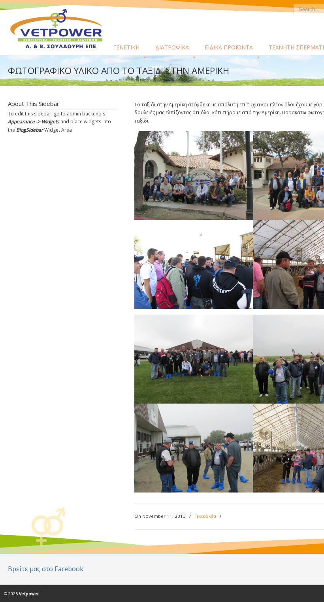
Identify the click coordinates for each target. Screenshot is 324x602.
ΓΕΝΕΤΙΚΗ (126, 47)
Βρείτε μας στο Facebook (45, 568)
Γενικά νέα (205, 516)
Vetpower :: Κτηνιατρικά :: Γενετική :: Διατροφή (61, 28)
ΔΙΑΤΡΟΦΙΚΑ (172, 47)
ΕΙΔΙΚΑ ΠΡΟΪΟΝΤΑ (229, 47)
